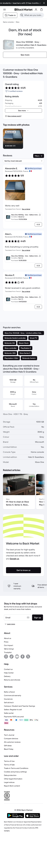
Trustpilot (8, 652)
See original (26, 209)
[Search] (22, 15)
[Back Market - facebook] (23, 657)
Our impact (8, 645)
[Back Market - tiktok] (12, 657)
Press (6, 642)
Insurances (8, 699)
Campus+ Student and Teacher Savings (19, 706)
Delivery (7, 676)
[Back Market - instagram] (6, 657)
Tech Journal (9, 735)
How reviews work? (14, 116)
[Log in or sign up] (35, 9)
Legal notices (9, 782)
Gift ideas (8, 745)
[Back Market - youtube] (17, 657)
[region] (23, 139)
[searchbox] (33, 15)
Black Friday (8, 749)
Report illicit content (12, 786)
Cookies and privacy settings (15, 772)
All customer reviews (12, 742)
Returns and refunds (12, 680)
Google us (14, 558)
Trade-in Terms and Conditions (16, 768)
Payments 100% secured (14, 716)
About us (7, 638)
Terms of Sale (9, 765)
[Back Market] (23, 10)
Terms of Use (9, 761)
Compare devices (11, 738)
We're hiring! (9, 649)
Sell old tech (9, 702)
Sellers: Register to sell (13, 709)
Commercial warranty (12, 695)
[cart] (41, 9)
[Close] (44, 3)
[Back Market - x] (28, 657)
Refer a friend (9, 692)
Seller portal (8, 713)
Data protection (10, 775)
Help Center (9, 673)
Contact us (8, 669)
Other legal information (13, 779)
